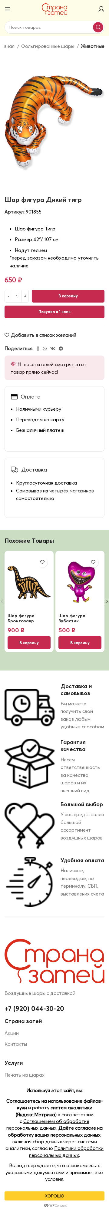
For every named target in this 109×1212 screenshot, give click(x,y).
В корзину (68, 295)
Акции (12, 1033)
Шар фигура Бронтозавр (21, 618)
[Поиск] (98, 27)
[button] (29, 642)
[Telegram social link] (61, 349)
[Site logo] (55, 8)
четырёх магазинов (71, 491)
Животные (92, 46)
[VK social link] (52, 349)
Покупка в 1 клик (54, 311)
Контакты (16, 1044)
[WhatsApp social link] (44, 349)
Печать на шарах (25, 1075)
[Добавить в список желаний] (42, 562)
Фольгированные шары (48, 46)
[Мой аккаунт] (101, 9)
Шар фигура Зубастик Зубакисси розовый (71, 623)
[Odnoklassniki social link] (38, 349)
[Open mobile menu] (8, 9)
